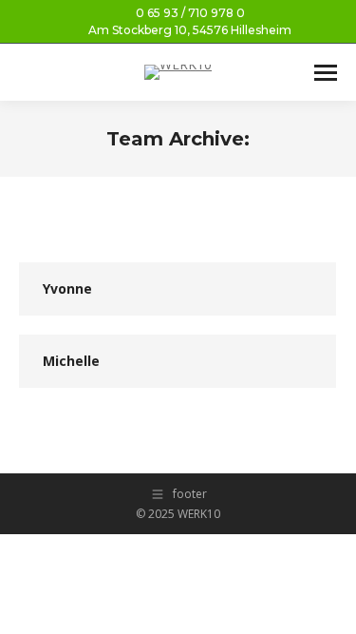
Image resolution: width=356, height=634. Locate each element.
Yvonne (67, 288)
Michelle (71, 361)
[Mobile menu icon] (325, 73)
